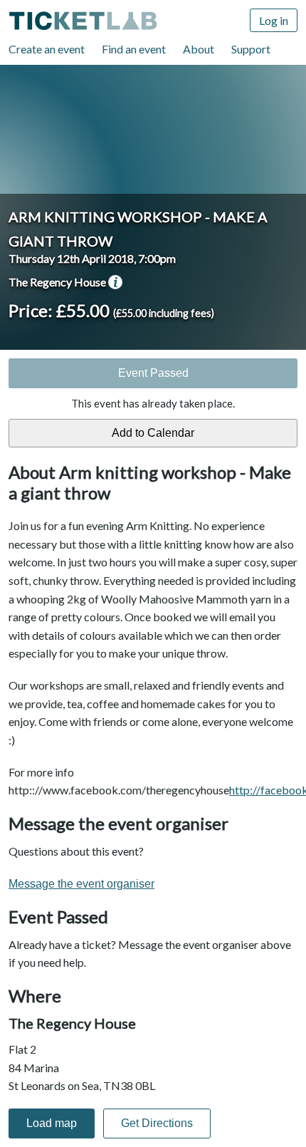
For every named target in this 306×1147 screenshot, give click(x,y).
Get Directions (157, 1123)
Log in (273, 20)
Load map (51, 1123)
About (198, 49)
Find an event (134, 49)
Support (250, 49)
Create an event (47, 49)
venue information (115, 282)
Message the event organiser (81, 884)
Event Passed (153, 373)
